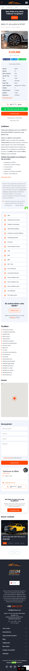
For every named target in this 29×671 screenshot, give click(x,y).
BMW (16, 7)
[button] (6, 59)
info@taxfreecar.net (14, 610)
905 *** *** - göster (16, 104)
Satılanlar (6, 653)
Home (2, 7)
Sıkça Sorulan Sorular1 (10, 635)
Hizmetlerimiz (7, 632)
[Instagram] (14, 666)
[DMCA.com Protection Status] (16, 662)
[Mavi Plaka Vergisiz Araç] (14, 3)
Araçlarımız (10, 7)
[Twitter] (10, 666)
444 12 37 (14, 606)
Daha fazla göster (7, 97)
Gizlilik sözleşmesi (8, 458)
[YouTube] (18, 666)
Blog (4, 639)
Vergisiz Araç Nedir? (9, 650)
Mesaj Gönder (14, 463)
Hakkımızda (6, 643)
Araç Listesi (6, 628)
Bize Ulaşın (6, 646)
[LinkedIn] (22, 666)
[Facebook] (6, 666)
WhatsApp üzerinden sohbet (15, 109)
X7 (21, 7)
